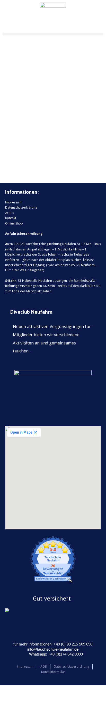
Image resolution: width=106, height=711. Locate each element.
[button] (53, 34)
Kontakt (10, 218)
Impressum (13, 202)
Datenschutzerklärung (21, 207)
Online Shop (14, 223)
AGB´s (9, 213)
